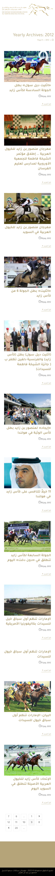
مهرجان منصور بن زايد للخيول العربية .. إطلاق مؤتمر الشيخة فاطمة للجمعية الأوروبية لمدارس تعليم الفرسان (28, 159)
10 (24, 822)
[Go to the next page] (9, 828)
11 (16, 822)
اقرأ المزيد (46, 104)
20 (16, 828)
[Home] (53, 40)
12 (8, 822)
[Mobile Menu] (2, 22)
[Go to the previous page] (39, 817)
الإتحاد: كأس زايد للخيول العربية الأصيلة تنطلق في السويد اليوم (31, 784)
